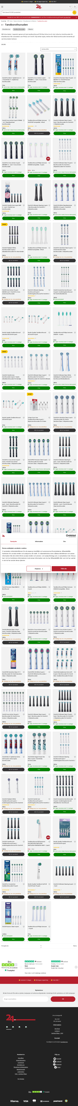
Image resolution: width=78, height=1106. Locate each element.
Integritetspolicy (20, 1060)
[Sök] (74, 12)
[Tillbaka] (2, 25)
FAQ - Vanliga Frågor (21, 1074)
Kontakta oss (21, 1065)
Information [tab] (39, 541)
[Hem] (39, 7)
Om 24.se (57, 1029)
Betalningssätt (21, 1069)
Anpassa (38, 568)
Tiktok (58, 1067)
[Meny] (2, 7)
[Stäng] (76, 17)
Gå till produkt (39, 133)
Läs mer (3, 44)
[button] (59, 49)
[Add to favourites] (24, 78)
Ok (63, 999)
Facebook (58, 1062)
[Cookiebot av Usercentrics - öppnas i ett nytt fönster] (67, 536)
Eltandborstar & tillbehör (29, 21)
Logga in (57, 1031)
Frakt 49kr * (54, 2)
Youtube (58, 1059)
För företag (21, 1079)
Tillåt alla (64, 568)
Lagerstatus (21, 1072)
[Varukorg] (75, 7)
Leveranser (21, 1063)
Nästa (75, 946)
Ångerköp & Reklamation (21, 1067)
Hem (11, 21)
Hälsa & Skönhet (18, 21)
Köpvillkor (21, 1058)
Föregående (5, 946)
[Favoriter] (70, 7)
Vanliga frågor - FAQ (57, 1033)
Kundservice (64, 1042)
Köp (13, 91)
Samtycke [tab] (13, 541)
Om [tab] (64, 541)
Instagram (58, 1064)
